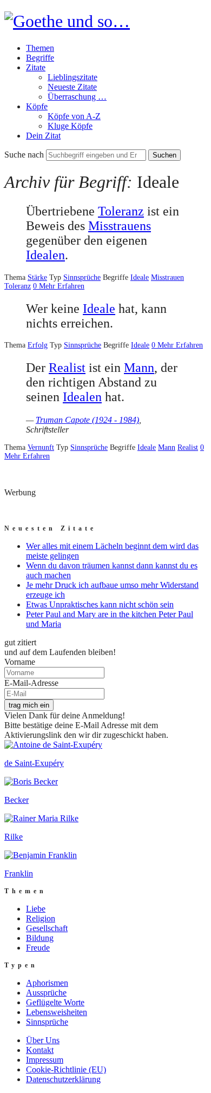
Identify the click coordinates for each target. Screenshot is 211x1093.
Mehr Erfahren (61, 286)
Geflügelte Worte (55, 1002)
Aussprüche (46, 992)
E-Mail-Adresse (31, 683)
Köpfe (37, 106)
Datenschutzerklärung (63, 1079)
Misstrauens (119, 226)
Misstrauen (167, 277)
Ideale (139, 277)
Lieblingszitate (72, 77)
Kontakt (40, 1050)
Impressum (44, 1059)
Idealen (45, 255)
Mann (139, 368)
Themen (40, 48)
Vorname (19, 661)
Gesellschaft (47, 928)
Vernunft (41, 447)
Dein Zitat (43, 135)
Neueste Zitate (72, 86)
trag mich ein (29, 705)
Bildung (40, 938)
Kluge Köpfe (70, 125)
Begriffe (40, 57)
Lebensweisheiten (56, 1012)
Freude (38, 947)
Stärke (37, 277)
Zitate (35, 67)
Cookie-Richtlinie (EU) (66, 1069)
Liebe (35, 908)
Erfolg (38, 345)
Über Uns (43, 1040)
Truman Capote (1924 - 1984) (87, 419)
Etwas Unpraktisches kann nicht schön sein (100, 604)
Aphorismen (47, 982)
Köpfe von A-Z (74, 116)
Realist (67, 368)
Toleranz (121, 211)
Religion (40, 918)
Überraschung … (77, 96)
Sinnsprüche (82, 277)
